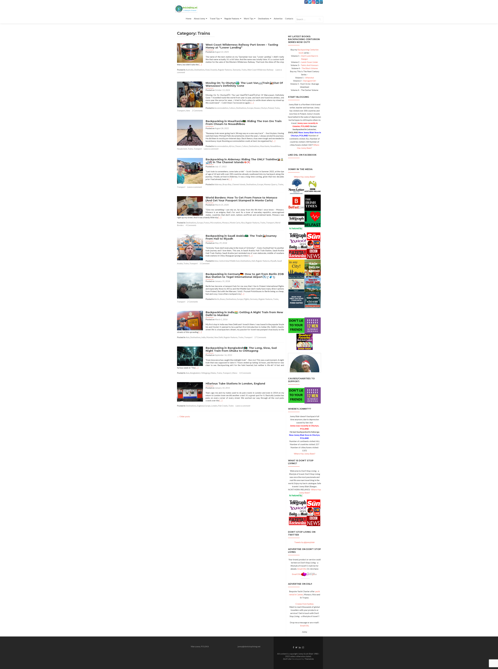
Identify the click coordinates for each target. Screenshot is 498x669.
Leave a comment (211, 148)
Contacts (289, 18)
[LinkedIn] (317, 2)
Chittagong (205, 373)
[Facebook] (306, 2)
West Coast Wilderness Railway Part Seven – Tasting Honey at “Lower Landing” (242, 46)
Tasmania (237, 69)
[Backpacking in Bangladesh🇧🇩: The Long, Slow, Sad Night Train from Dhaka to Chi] (190, 356)
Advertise (278, 18)
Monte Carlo (235, 222)
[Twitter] (310, 2)
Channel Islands (238, 184)
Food (207, 69)
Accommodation (221, 108)
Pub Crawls (223, 405)
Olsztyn (264, 108)
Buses (222, 299)
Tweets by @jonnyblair (304, 542)
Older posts (183, 416)
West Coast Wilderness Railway (260, 69)
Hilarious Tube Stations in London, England (235, 383)
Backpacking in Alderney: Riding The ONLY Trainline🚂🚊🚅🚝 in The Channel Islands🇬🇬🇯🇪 (245, 161)
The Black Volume (310, 68)
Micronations (215, 222)
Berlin (216, 299)
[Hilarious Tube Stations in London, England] (190, 391)
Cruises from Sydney (304, 604)
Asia (216, 261)
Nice (243, 222)
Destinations (263, 18)
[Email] (321, 2)
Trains (244, 69)
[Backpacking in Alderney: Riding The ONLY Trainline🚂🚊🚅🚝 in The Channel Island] (190, 170)
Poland (271, 108)
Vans (188, 110)
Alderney (218, 184)
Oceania (213, 69)
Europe (250, 108)
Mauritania (264, 146)
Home (188, 18)
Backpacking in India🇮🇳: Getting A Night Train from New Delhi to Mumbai (244, 314)
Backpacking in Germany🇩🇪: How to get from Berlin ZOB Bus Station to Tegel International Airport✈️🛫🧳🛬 (245, 275)
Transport (181, 110)
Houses (257, 108)
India (203, 337)
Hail (253, 261)
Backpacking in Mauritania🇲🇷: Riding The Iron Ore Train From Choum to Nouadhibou (244, 123)
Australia (189, 69)
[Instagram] (313, 2)
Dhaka (213, 373)
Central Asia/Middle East (229, 261)
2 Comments (197, 110)
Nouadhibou (275, 146)
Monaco (225, 222)
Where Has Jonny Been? (304, 176)
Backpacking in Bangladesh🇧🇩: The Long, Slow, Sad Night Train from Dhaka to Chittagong (241, 349)
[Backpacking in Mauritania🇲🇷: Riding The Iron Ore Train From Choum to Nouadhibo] (190, 132)
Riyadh (273, 261)
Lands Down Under (309, 62)
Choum (238, 146)
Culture (232, 108)
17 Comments (260, 337)
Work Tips (248, 18)
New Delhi (218, 337)
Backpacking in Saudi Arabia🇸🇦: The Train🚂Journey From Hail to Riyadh (241, 237)
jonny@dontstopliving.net (249, 646)
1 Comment (204, 263)
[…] (200, 64)
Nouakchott (182, 148)
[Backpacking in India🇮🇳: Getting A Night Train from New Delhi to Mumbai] (190, 320)
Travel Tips (215, 18)
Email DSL (301, 569)
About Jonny (199, 18)
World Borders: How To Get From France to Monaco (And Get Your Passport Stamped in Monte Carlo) (241, 199)
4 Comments (191, 225)
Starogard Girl (309, 80)
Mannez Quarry (270, 184)
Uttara (234, 373)
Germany (254, 299)
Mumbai (209, 337)
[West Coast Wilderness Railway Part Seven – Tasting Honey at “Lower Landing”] (190, 52)
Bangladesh (195, 373)
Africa (231, 146)
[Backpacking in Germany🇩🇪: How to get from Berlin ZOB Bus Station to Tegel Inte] (190, 285)
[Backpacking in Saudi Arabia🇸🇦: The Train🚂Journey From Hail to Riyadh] (190, 247)
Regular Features (231, 18)
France (206, 222)
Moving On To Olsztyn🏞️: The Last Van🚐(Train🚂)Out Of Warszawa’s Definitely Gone (244, 84)
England (200, 405)
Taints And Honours (309, 65)
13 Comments (245, 373)
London (214, 405)
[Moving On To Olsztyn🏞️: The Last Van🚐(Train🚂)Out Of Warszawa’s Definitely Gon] (190, 94)
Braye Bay (227, 184)
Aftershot (309, 77)
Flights (246, 299)
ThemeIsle (309, 659)
